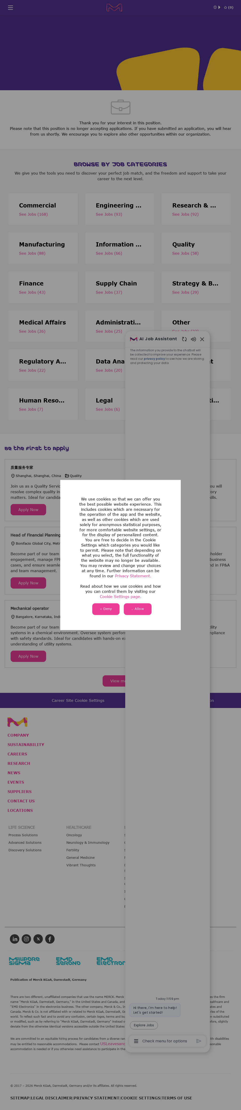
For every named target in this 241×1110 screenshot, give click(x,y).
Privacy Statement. (133, 576)
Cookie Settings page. (120, 597)
